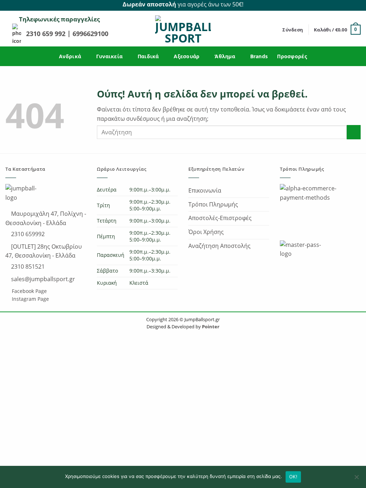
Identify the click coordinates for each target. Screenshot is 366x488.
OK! (293, 476)
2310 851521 (27, 266)
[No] (356, 479)
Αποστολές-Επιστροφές (220, 218)
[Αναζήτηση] (274, 29)
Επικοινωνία (204, 190)
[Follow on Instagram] (356, 5)
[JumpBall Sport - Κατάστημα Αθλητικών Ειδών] (183, 29)
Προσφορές (292, 56)
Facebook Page (28, 291)
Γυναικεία (109, 56)
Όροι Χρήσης (206, 232)
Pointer (210, 326)
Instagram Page (29, 298)
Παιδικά (148, 56)
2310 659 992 (46, 33)
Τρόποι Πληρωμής (213, 204)
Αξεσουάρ (186, 56)
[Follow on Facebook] (348, 5)
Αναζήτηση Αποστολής (219, 246)
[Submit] (354, 132)
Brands (259, 56)
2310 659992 (27, 234)
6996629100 (90, 33)
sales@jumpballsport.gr (42, 279)
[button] (292, 29)
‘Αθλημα (224, 56)
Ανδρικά (70, 56)
